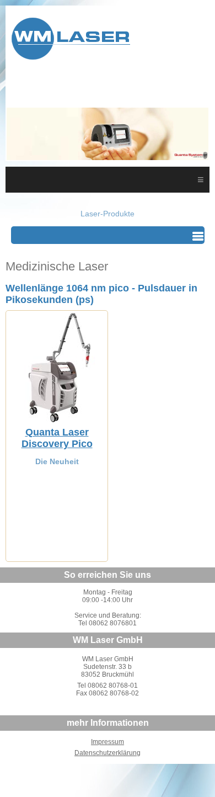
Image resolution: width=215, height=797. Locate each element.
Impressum (107, 742)
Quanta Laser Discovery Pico (57, 438)
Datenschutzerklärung (107, 753)
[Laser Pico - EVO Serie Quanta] (56, 419)
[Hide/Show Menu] (197, 236)
